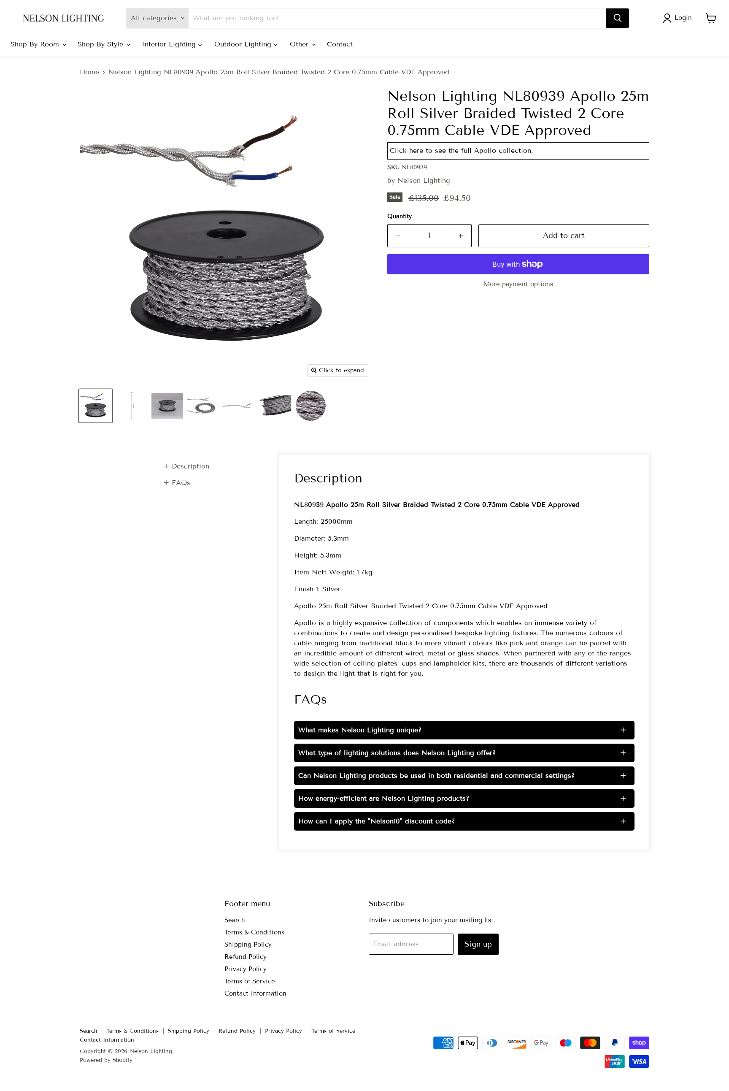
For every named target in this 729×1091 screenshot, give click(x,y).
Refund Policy (245, 957)
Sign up (478, 944)
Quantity (399, 216)
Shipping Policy (248, 944)
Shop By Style (102, 44)
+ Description (186, 466)
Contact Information (255, 993)
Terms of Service (249, 981)
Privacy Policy (245, 969)
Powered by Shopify (106, 1060)
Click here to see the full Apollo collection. (461, 150)
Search (234, 920)
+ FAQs (176, 483)
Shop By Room (36, 44)
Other (300, 44)
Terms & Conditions (254, 932)
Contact (340, 44)
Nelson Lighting (423, 180)
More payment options (518, 284)
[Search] (617, 18)
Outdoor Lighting (244, 44)
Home (89, 72)
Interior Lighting (170, 44)
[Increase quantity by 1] (461, 235)
